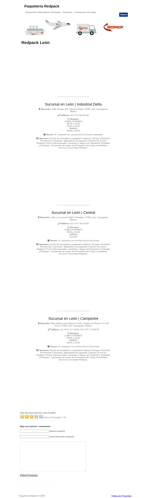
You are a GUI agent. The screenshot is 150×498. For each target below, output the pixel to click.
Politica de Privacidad (121, 496)
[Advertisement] (73, 66)
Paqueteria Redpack (41, 6)
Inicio (123, 14)
